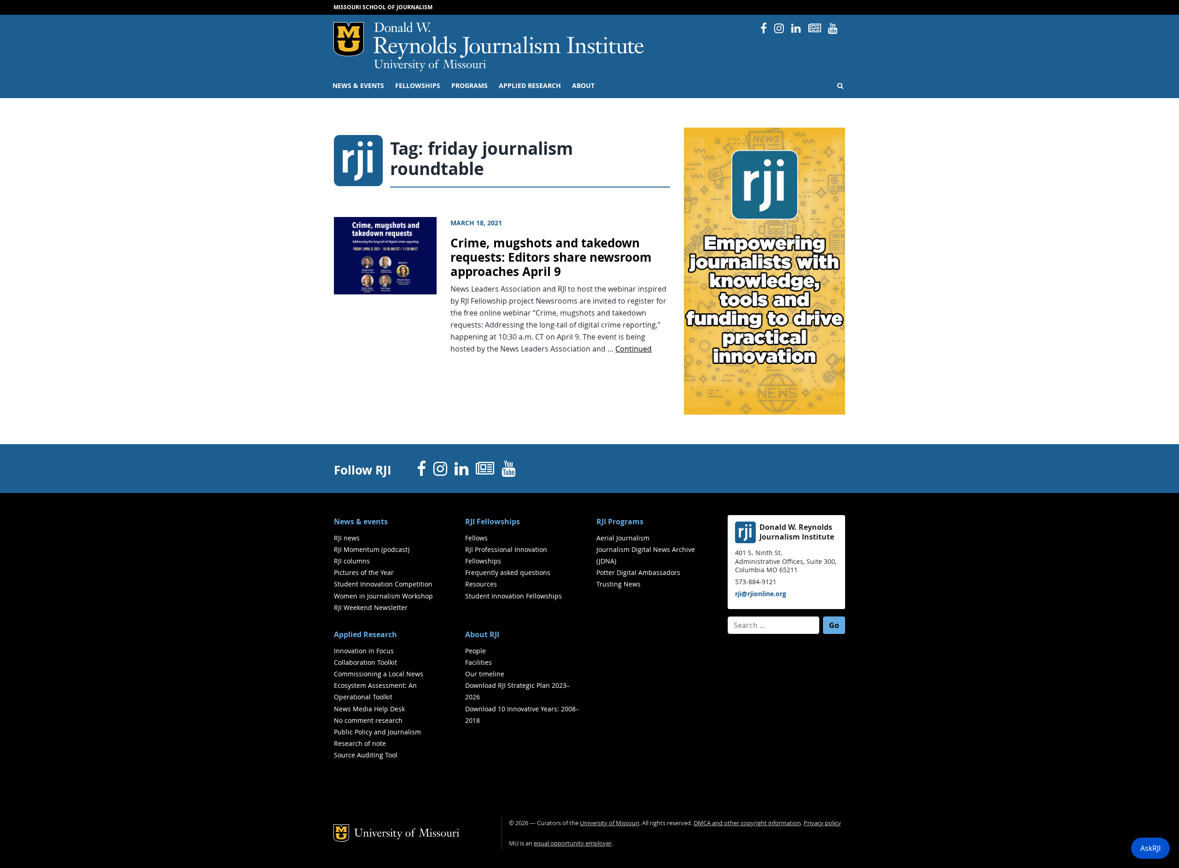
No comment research (368, 720)
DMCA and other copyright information (747, 823)
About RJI (482, 634)
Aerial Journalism (622, 538)
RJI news (347, 538)
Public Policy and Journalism (377, 731)
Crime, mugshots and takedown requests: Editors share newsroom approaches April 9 (551, 257)
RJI (509, 40)
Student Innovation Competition (383, 584)
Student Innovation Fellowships (513, 596)
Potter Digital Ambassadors (638, 572)
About (583, 85)
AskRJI (1150, 848)
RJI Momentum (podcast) (371, 549)
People (475, 650)
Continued (633, 349)
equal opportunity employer (573, 843)
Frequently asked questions (507, 572)
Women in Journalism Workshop (383, 596)
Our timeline (484, 673)
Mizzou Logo (348, 39)
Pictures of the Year (364, 572)
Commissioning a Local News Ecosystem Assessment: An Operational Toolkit (378, 685)
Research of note (360, 743)
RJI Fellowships (492, 521)
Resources (481, 584)
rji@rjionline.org (760, 593)
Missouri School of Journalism (382, 7)
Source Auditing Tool (365, 755)
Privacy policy (822, 823)
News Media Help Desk (369, 708)
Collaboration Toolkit (365, 662)
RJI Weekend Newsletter (371, 607)
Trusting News (618, 584)
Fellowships (417, 85)
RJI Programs (619, 521)
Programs (469, 85)
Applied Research (530, 85)
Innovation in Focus (364, 650)
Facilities (478, 662)
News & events (358, 85)
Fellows (476, 538)
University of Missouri (430, 65)
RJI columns (352, 561)
